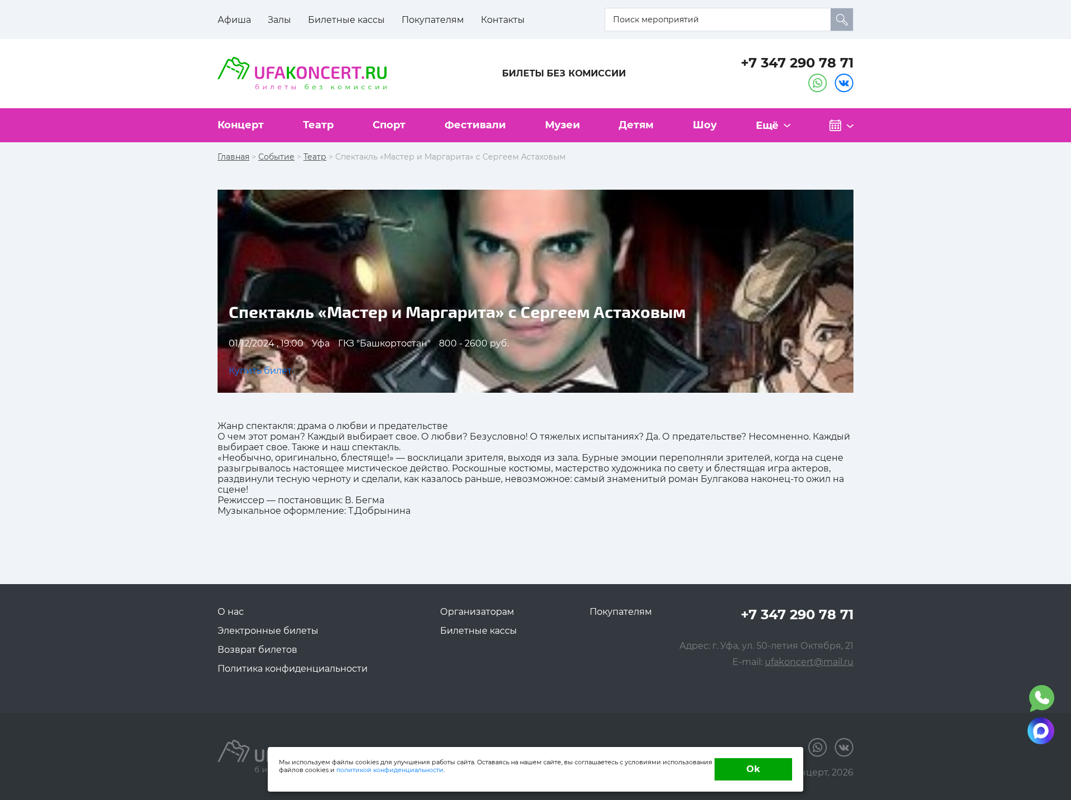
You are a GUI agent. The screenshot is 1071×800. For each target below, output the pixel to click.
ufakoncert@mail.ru (809, 662)
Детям (636, 125)
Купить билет (260, 370)
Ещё (767, 125)
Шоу (705, 125)
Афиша (234, 20)
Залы (279, 20)
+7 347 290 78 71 (797, 63)
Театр (318, 125)
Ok (753, 769)
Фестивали (475, 125)
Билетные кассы (346, 20)
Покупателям (433, 20)
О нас (231, 611)
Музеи (562, 125)
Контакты (503, 20)
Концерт (241, 125)
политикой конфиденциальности (389, 770)
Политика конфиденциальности (293, 668)
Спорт (389, 125)
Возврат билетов (257, 649)
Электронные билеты (268, 630)
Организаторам (477, 611)
